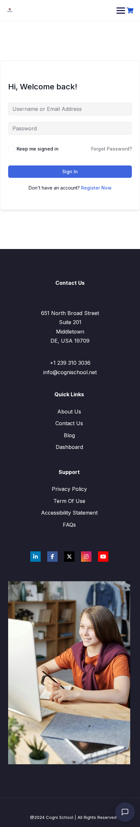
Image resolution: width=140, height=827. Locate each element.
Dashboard (69, 447)
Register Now (96, 187)
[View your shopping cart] (131, 10)
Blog (69, 435)
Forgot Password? (111, 148)
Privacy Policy (69, 489)
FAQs (69, 524)
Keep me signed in (38, 148)
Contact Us (69, 423)
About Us (69, 411)
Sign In (70, 171)
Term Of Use (69, 501)
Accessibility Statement (69, 512)
